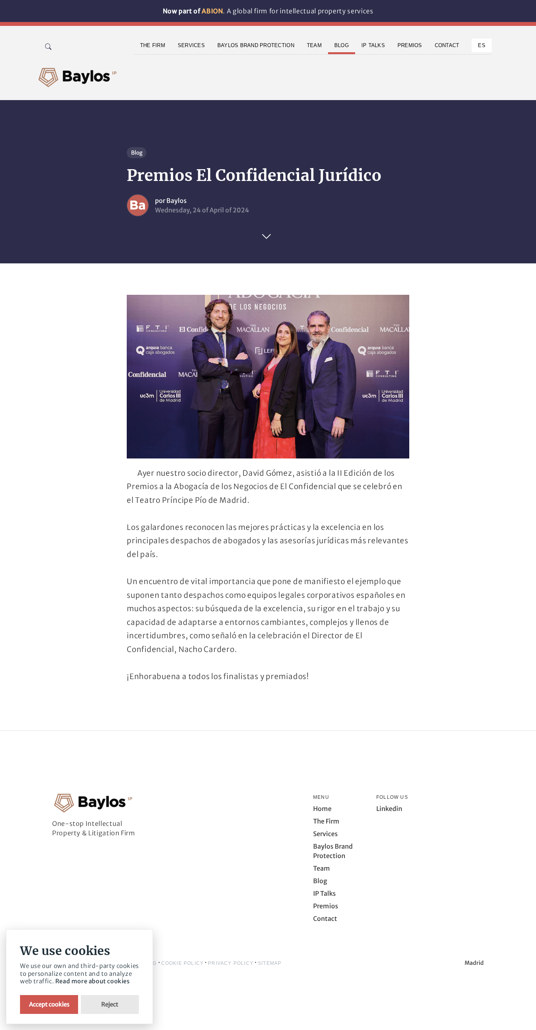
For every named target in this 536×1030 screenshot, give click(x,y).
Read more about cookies (92, 981)
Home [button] (322, 809)
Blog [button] (341, 45)
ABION (212, 11)
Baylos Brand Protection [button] (255, 45)
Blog (136, 152)
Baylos (176, 201)
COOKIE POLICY (182, 963)
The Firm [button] (152, 45)
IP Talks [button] (373, 45)
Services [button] (191, 45)
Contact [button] (447, 45)
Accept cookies (49, 1004)
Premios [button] (409, 45)
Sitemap (269, 963)
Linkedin (389, 809)
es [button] (481, 45)
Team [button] (314, 45)
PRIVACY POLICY (230, 963)
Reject (109, 1004)
